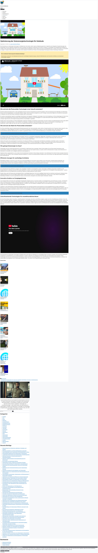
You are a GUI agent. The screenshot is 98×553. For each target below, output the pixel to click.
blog (3, 417)
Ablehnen (2, 550)
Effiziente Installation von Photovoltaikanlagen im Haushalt (14, 450)
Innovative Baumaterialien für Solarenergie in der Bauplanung (15, 463)
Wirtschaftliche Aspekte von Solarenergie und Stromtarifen (14, 479)
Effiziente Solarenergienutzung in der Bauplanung (12, 510)
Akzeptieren (7, 550)
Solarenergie (4, 15)
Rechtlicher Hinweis (6, 543)
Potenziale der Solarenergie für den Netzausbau (12, 492)
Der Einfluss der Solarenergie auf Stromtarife (11, 518)
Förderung (4, 425)
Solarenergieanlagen (6, 437)
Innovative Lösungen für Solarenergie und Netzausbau (13, 493)
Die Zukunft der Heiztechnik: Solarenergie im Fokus (12, 509)
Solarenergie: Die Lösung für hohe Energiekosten (12, 496)
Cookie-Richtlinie (5, 544)
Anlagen (4, 12)
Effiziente (4, 420)
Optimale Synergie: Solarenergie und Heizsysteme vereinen (14, 478)
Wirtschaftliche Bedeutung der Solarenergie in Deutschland (14, 453)
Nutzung (4, 431)
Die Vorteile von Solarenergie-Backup (10, 461)
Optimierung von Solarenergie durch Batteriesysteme (13, 517)
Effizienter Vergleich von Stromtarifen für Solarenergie (13, 526)
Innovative (4, 427)
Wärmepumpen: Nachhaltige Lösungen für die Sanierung (14, 516)
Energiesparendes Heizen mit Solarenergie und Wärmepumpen (15, 502)
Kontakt (3, 18)
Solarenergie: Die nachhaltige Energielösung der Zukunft (14, 501)
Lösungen (4, 428)
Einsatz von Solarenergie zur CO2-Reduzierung (12, 485)
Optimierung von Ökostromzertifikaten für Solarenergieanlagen (15, 476)
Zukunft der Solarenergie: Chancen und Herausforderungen (14, 495)
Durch (3, 419)
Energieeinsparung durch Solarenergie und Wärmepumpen (14, 482)
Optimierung (4, 432)
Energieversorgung (6, 424)
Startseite (4, 11)
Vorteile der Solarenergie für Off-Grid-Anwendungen (13, 525)
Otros (3, 433)
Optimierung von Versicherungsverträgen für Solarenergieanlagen (15, 534)
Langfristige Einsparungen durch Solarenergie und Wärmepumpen (15, 454)
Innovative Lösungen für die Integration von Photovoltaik (14, 470)
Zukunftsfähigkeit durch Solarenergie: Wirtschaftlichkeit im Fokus (15, 452)
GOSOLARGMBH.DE (4, 5)
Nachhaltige (4, 429)
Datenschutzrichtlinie (6, 542)
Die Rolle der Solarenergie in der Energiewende (10, 381)
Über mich (4, 17)
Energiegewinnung (6, 423)
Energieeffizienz (5, 13)
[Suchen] (13, 411)
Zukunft (3, 16)
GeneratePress (19, 547)
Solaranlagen (5, 434)
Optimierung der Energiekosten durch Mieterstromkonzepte (14, 500)
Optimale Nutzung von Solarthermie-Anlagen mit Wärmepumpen (15, 480)
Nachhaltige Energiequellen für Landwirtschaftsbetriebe (13, 512)
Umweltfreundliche (6, 438)
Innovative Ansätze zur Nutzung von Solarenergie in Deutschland (15, 532)
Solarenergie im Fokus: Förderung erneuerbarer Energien (14, 462)
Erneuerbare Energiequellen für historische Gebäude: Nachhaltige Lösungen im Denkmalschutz (19, 379)
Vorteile (4, 440)
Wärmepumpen (5, 441)
